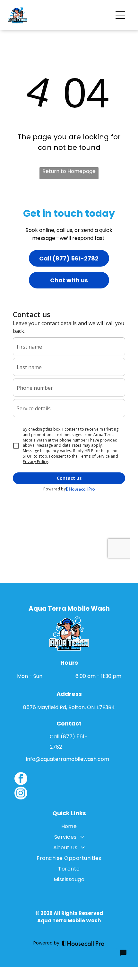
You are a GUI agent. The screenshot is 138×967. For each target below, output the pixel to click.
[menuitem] (69, 827)
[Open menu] (120, 15)
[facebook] (20, 779)
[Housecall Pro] (83, 943)
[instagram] (20, 794)
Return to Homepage (69, 171)
